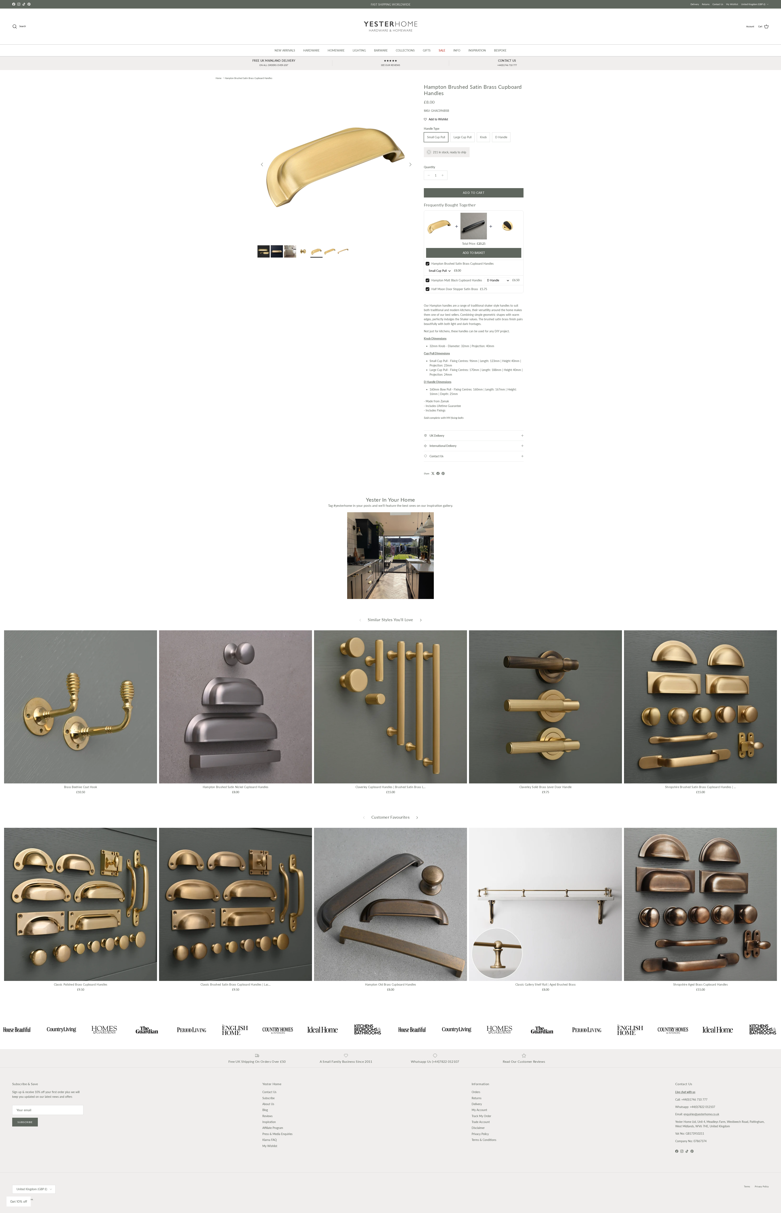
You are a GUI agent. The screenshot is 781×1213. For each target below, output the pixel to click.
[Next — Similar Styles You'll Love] (420, 619)
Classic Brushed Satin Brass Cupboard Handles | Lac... (236, 984)
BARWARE (381, 50)
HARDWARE (311, 50)
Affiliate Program (272, 1128)
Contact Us (717, 4)
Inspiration (269, 1122)
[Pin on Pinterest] (443, 473)
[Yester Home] (391, 26)
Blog (265, 1110)
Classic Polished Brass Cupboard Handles (80, 984)
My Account (479, 1110)
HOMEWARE (336, 50)
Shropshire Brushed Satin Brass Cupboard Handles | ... (700, 787)
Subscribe (25, 1122)
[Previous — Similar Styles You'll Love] (360, 619)
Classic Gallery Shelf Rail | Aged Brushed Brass (545, 984)
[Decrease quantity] (427, 175)
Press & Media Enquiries (277, 1134)
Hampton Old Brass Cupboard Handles (390, 984)
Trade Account (481, 1122)
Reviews (267, 1116)
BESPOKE (500, 50)
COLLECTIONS (405, 50)
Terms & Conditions (484, 1140)
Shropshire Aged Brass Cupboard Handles (700, 984)
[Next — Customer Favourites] (417, 817)
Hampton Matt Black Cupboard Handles (456, 280)
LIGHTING (359, 50)
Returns (706, 4)
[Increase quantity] (443, 175)
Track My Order (481, 1116)
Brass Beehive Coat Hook (80, 787)
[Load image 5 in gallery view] (336, 162)
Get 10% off (18, 1201)
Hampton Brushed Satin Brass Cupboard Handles (248, 78)
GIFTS (427, 50)
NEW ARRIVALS (285, 50)
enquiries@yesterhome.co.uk (701, 1114)
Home (218, 78)
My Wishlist (732, 4)
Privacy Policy (480, 1134)
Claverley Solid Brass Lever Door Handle (545, 787)
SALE (442, 50)
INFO (456, 50)
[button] (436, 119)
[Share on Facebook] (438, 473)
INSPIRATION (477, 50)
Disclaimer (478, 1128)
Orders (476, 1092)
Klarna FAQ (269, 1140)
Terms (747, 1186)
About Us (268, 1104)
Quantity (429, 167)
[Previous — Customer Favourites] (363, 817)
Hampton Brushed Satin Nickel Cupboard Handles (235, 787)
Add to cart (473, 192)
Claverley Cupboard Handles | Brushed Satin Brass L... (390, 787)
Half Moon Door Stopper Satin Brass (454, 289)
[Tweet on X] (432, 473)
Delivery (694, 4)
